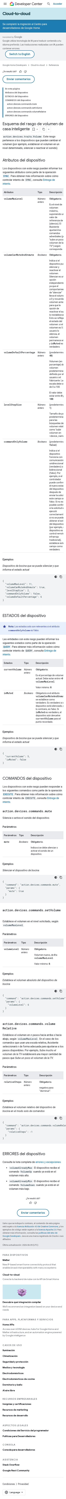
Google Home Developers (15, 65)
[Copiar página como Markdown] (44, 129)
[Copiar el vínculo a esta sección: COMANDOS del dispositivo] (55, 779)
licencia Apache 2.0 (47, 1229)
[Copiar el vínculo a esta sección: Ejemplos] (16, 559)
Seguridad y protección (15, 1361)
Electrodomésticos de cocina (19, 1379)
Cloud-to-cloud (16, 13)
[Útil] (20, 71)
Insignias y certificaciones (17, 1404)
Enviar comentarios (18, 79)
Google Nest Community (16, 1470)
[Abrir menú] (5, 4)
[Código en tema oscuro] (55, 576)
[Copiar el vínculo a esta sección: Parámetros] (19, 827)
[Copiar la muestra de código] (60, 576)
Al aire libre (9, 1390)
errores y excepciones (48, 1162)
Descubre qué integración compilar (22, 1302)
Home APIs (8, 1324)
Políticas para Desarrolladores (19, 1436)
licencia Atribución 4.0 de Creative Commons (37, 1226)
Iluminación (9, 1350)
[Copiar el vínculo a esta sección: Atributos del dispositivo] (48, 160)
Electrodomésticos (13, 1373)
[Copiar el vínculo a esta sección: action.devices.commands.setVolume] (6, 915)
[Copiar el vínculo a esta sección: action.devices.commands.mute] (55, 811)
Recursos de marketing (15, 1409)
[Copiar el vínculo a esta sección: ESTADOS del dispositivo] (49, 616)
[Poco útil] (25, 71)
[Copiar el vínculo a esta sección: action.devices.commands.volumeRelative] (20, 1028)
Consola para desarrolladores (19, 1449)
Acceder (57, 4)
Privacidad (23, 1484)
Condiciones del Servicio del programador (26, 1430)
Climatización (10, 1356)
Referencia (54, 65)
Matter (6, 1260)
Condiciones (9, 1484)
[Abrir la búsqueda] (49, 4)
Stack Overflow (11, 1464)
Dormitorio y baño (12, 1384)
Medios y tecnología (14, 1367)
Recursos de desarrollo (15, 1415)
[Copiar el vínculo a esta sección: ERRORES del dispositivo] (48, 1154)
